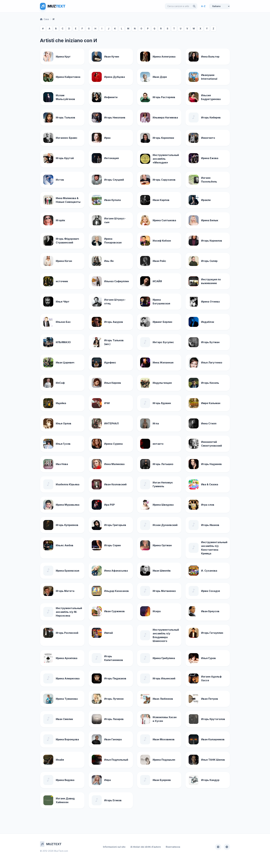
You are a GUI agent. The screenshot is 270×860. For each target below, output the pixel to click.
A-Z (203, 6)
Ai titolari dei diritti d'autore (145, 846)
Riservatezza (173, 846)
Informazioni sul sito (114, 846)
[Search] (194, 6)
